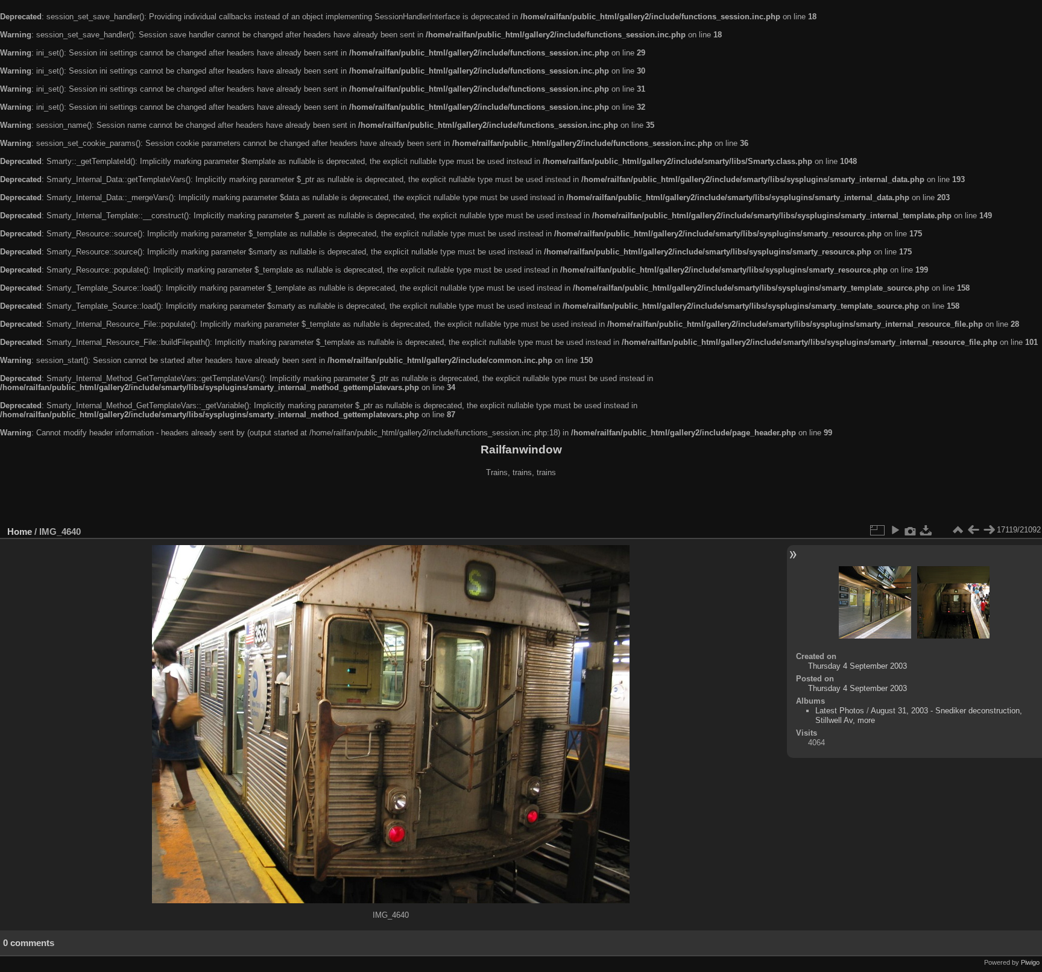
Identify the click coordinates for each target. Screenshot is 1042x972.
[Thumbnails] (957, 530)
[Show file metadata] (910, 530)
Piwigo (1030, 962)
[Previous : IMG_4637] (973, 530)
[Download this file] (926, 530)
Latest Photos (839, 710)
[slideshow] (895, 530)
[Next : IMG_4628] (989, 530)
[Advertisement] (521, 503)
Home (19, 531)
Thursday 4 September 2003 (857, 666)
